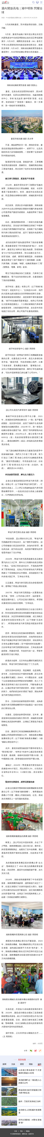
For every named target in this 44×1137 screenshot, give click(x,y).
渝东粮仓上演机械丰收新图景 (30, 1111)
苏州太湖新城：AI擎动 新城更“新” (30, 1121)
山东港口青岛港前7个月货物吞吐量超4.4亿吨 (30, 1071)
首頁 (15, 1131)
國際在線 (5, 2)
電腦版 (28, 1131)
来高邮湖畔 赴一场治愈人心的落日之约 (30, 1081)
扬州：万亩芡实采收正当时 (30, 1101)
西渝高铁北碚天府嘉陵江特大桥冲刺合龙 (30, 1091)
